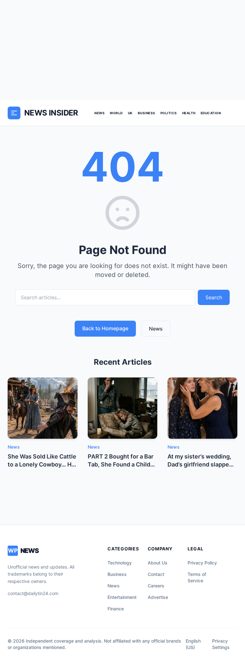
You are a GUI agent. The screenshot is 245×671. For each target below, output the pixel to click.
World (116, 113)
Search (213, 297)
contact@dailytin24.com (33, 593)
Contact (156, 574)
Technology (120, 562)
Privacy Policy (202, 562)
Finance (116, 608)
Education (211, 113)
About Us (157, 562)
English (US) (193, 644)
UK (130, 113)
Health (189, 113)
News (99, 113)
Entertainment (122, 597)
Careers (156, 585)
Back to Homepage (105, 328)
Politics (168, 113)
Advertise (158, 597)
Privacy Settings (221, 644)
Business (146, 113)
